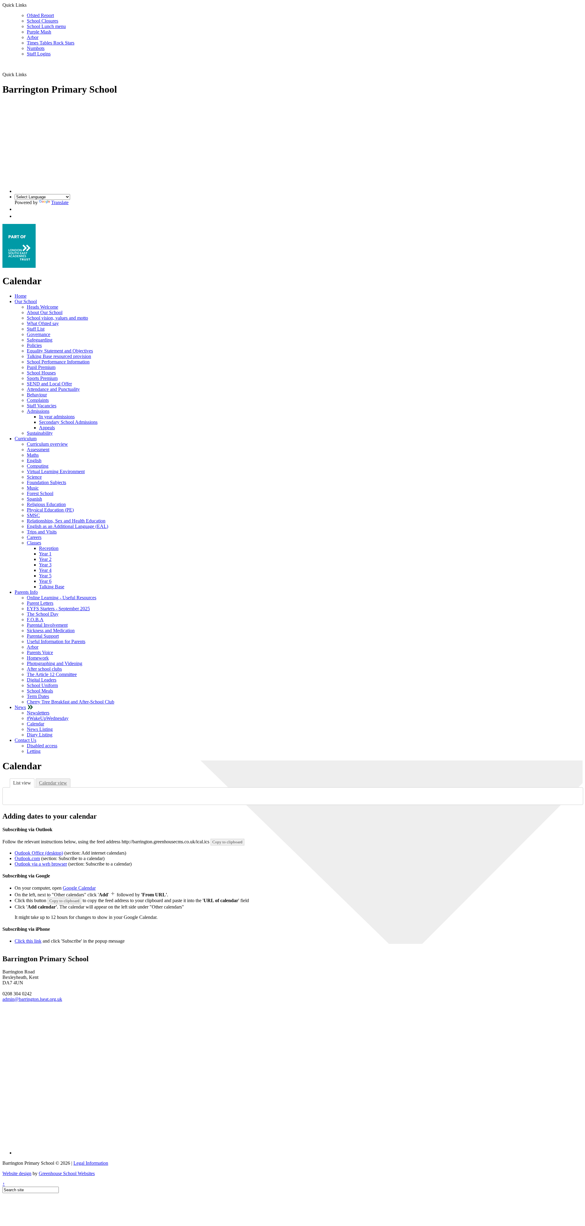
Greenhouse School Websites (67, 1173)
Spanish (34, 498)
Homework (38, 658)
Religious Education (46, 504)
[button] (18, 209)
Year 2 (45, 559)
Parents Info (26, 592)
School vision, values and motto (57, 318)
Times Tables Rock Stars (50, 42)
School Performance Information (58, 361)
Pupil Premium (41, 367)
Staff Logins (39, 53)
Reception (48, 548)
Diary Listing (39, 734)
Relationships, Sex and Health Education (66, 520)
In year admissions (57, 416)
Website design (16, 1173)
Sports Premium (42, 378)
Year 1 (45, 553)
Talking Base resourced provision (59, 356)
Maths (33, 455)
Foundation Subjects (46, 482)
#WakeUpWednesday (48, 718)
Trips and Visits (42, 531)
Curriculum (26, 438)
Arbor (32, 37)
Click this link (28, 941)
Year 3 (45, 564)
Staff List (35, 328)
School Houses (41, 372)
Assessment (38, 449)
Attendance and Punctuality (53, 389)
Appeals (47, 427)
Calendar (35, 723)
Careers (34, 537)
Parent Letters (40, 603)
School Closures (42, 20)
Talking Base (51, 586)
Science (34, 477)
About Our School (44, 312)
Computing (37, 466)
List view (22, 782)
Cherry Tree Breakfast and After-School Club (70, 701)
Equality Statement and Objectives (60, 350)
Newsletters (38, 712)
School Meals (40, 690)
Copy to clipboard (227, 842)
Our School (26, 301)
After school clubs (44, 668)
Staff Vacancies (41, 405)
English (34, 460)
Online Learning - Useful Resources (61, 597)
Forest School (40, 493)
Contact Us (25, 740)
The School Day (42, 614)
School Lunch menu (46, 26)
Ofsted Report (40, 15)
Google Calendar (79, 888)
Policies (34, 345)
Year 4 (45, 570)
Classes (34, 542)
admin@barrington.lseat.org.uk (32, 999)
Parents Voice (40, 652)
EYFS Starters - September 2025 (58, 608)
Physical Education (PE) (50, 509)
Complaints (38, 400)
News (20, 707)
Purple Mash (39, 31)
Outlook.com (27, 858)
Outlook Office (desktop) (39, 853)
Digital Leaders (41, 679)
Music (33, 488)
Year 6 (45, 581)
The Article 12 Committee (52, 674)
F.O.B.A (35, 619)
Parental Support (43, 636)
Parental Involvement (47, 625)
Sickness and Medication (51, 630)
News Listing (40, 729)
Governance (38, 334)
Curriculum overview (47, 444)
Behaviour (37, 394)
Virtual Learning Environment (56, 471)
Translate (60, 202)
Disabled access (42, 745)
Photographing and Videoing (54, 663)
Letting (34, 751)
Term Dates (38, 696)
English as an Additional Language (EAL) (67, 526)
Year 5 (45, 575)
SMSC (33, 515)
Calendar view (53, 782)
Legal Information (90, 1163)
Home (21, 296)
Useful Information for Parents (56, 641)
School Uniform (42, 685)
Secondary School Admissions (68, 422)
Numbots (35, 48)
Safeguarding (39, 339)
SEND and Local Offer (49, 383)
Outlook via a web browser (41, 863)
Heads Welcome (42, 307)
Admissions (38, 411)
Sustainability (40, 433)
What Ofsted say (43, 323)
